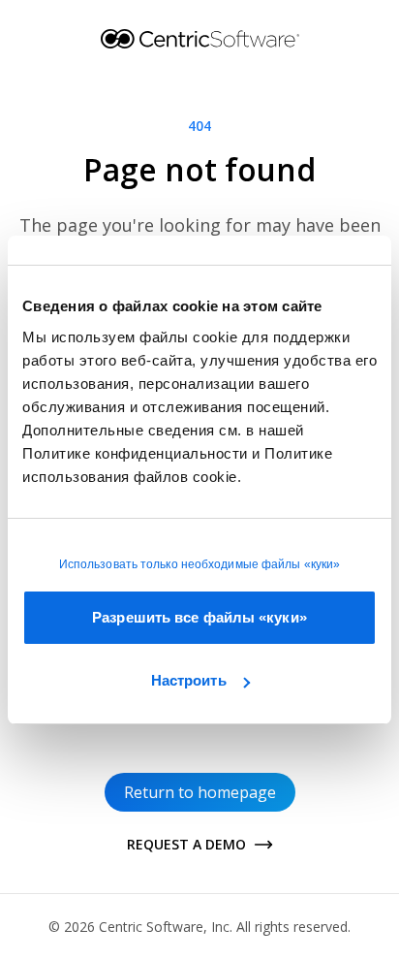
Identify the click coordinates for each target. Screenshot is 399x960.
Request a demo (186, 844)
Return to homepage (200, 792)
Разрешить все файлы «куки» (199, 617)
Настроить (189, 680)
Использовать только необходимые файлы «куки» (199, 564)
